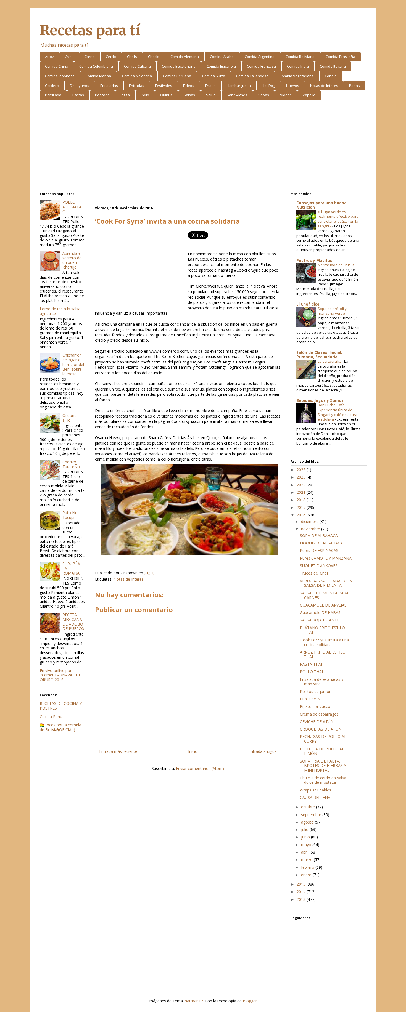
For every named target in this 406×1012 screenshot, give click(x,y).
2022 (302, 484)
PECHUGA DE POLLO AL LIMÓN (322, 751)
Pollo (145, 94)
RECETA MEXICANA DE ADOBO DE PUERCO (73, 621)
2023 (302, 477)
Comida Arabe (222, 56)
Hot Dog (268, 85)
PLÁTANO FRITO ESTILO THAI (322, 630)
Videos (286, 94)
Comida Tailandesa (252, 75)
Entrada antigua (263, 751)
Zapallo (309, 94)
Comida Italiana (333, 66)
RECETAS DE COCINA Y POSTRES (61, 706)
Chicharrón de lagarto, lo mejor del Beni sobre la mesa (73, 364)
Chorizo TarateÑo (71, 464)
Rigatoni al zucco (315, 706)
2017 (302, 507)
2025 (302, 469)
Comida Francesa (261, 66)
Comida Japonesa (60, 75)
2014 (302, 891)
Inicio (192, 751)
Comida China (56, 66)
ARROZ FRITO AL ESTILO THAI (323, 654)
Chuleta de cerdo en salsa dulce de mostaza (323, 780)
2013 (302, 899)
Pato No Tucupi (70, 515)
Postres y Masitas (314, 260)
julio (305, 829)
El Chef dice (308, 304)
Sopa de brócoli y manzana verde (332, 311)
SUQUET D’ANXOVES (319, 565)
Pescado (102, 94)
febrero (308, 867)
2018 (302, 499)
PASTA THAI (311, 664)
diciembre (310, 521)
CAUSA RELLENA (315, 797)
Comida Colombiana (96, 66)
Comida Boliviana (300, 56)
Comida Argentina (260, 56)
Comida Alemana (184, 56)
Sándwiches (237, 94)
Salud (211, 94)
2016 (302, 514)
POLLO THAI (311, 671)
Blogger (250, 1000)
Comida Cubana (137, 66)
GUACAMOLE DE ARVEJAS (323, 605)
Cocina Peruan (53, 716)
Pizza (125, 94)
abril (305, 852)
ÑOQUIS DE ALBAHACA (321, 543)
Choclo (153, 56)
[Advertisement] (203, 146)
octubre (308, 806)
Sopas (263, 94)
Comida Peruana (177, 75)
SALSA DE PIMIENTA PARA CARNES (324, 595)
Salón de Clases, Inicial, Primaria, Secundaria (319, 354)
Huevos (292, 85)
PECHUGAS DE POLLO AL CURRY (323, 739)
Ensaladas (109, 85)
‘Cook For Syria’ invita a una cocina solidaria (324, 642)
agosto (308, 822)
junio (306, 837)
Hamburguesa (239, 85)
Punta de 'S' (310, 699)
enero (307, 874)
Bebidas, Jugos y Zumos (320, 400)
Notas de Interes (324, 85)
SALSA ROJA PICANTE (319, 620)
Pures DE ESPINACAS (319, 550)
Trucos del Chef (314, 573)
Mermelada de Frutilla (336, 264)
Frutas (210, 85)
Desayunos (79, 85)
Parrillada (53, 94)
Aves (69, 56)
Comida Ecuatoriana (179, 66)
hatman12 (194, 1000)
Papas (354, 85)
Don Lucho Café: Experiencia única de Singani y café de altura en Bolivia (337, 412)
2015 (302, 884)
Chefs (132, 56)
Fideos (188, 85)
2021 (302, 492)
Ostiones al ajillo (72, 418)
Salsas (189, 94)
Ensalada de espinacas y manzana (321, 682)
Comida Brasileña (340, 56)
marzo (307, 859)
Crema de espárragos (319, 714)
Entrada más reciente (118, 751)
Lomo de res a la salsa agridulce (60, 311)
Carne (90, 56)
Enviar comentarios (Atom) (200, 768)
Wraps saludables (315, 790)
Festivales (163, 85)
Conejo (331, 75)
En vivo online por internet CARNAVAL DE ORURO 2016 (60, 675)
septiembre (311, 814)
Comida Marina (98, 75)
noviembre (311, 529)
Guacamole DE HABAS (320, 612)
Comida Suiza (213, 75)
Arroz (49, 56)
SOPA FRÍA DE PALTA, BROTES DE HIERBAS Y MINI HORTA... (323, 765)
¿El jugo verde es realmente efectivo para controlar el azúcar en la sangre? (338, 219)
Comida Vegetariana (297, 75)
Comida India (298, 66)
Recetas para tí (90, 30)
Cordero (52, 85)
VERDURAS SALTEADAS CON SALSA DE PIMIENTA (326, 583)
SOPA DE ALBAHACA (319, 535)
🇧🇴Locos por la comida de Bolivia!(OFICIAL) (60, 727)
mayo (306, 844)
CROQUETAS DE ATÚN (320, 729)
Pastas (78, 94)
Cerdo (111, 56)
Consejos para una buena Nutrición (321, 205)
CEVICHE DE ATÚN (317, 721)
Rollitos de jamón (315, 691)
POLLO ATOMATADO (73, 207)
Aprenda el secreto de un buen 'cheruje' (71, 260)
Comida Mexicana (137, 75)
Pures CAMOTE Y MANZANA (326, 558)
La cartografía (330, 361)
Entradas (136, 85)
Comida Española (221, 66)
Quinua (166, 94)
